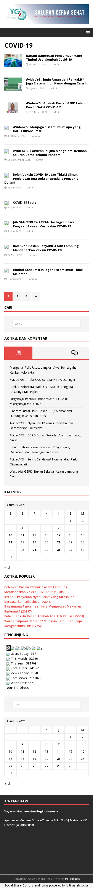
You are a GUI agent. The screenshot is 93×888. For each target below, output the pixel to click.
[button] (87, 32)
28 (58, 550)
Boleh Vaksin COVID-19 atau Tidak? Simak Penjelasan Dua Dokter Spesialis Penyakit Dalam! (41, 178)
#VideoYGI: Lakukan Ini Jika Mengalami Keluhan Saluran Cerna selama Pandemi (50, 153)
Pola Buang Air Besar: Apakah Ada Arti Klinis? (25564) (44, 616)
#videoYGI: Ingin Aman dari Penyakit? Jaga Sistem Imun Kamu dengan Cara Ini (57, 81)
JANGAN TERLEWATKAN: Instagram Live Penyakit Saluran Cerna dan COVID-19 (44, 224)
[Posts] (18, 353)
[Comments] (75, 353)
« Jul (7, 567)
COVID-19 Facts (24, 202)
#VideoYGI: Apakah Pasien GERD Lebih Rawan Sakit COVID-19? (55, 105)
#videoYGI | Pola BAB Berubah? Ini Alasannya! (42, 380)
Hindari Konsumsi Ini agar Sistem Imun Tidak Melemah (48, 272)
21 (58, 542)
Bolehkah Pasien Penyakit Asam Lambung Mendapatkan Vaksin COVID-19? (46, 248)
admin (56, 64)
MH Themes (72, 879)
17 (10, 542)
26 (34, 550)
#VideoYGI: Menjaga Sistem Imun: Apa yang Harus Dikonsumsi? (47, 129)
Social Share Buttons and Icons (26, 885)
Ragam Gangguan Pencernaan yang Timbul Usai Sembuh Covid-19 (54, 57)
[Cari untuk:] (47, 323)
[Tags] (46, 353)
